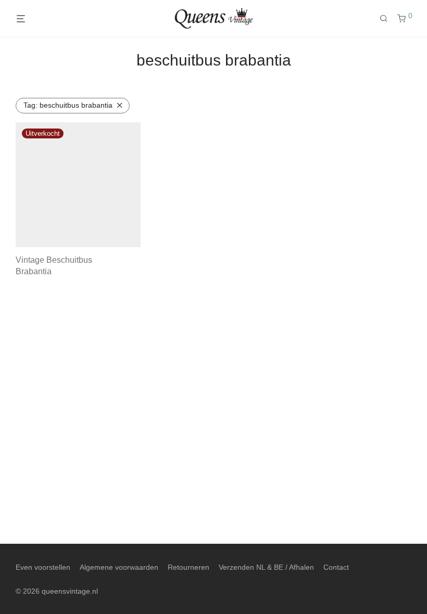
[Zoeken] (387, 19)
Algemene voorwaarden (119, 567)
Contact (336, 567)
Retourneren (188, 567)
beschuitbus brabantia (67, 105)
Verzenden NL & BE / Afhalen (266, 567)
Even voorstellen (43, 567)
